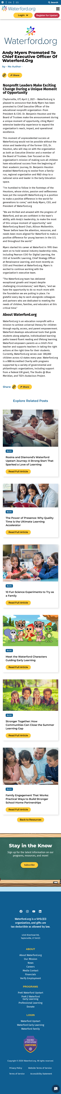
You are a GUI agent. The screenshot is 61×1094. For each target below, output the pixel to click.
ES (17, 2)
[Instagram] (27, 911)
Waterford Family (30, 1028)
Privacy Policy (15, 1068)
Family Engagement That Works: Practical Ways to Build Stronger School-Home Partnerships (27, 799)
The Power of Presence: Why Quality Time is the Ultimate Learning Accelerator (29, 521)
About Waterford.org (30, 955)
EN (9, 2)
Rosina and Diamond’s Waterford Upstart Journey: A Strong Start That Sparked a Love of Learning (29, 461)
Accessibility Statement (41, 1074)
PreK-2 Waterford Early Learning (30, 997)
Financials (30, 974)
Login (21, 15)
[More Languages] (2, 2)
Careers (30, 966)
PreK (30, 992)
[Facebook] (21, 911)
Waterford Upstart (30, 1021)
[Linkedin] (40, 911)
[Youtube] (34, 911)
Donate (30, 1006)
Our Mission (30, 959)
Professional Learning (30, 1002)
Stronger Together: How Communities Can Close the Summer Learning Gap (30, 725)
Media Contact (30, 970)
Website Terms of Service (40, 1068)
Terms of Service (17, 1074)
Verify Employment (30, 978)
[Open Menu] (58, 9)
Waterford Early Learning (30, 1024)
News (30, 962)
